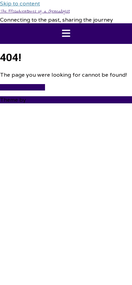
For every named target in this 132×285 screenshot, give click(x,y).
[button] (66, 33)
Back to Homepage (22, 87)
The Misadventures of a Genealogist (35, 11)
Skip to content (20, 3)
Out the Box (43, 99)
